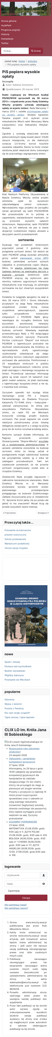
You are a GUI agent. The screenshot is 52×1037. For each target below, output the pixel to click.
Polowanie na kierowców (18, 530)
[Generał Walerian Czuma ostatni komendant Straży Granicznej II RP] (26, 615)
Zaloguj (26, 897)
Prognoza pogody (10, 29)
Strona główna (8, 21)
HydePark (6, 25)
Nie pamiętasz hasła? (16, 904)
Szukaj (37, 50)
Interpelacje (7, 38)
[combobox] (15, 51)
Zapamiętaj (14, 890)
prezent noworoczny (15, 534)
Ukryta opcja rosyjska (16, 548)
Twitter (4, 43)
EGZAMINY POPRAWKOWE (23, 821)
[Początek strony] (47, 1032)
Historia (5, 34)
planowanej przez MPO (34, 258)
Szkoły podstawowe (15, 539)
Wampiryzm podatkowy (17, 543)
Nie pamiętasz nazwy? (16, 908)
